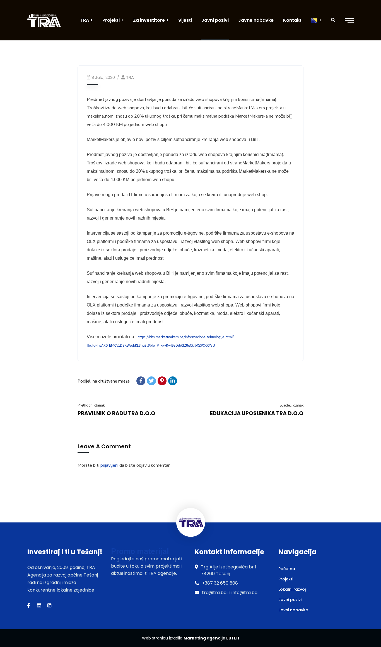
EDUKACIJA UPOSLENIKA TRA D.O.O (256, 413)
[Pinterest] (162, 380)
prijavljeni (109, 465)
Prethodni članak (91, 405)
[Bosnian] (316, 20)
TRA (130, 77)
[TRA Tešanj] (44, 20)
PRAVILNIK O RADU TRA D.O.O (116, 413)
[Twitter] (151, 380)
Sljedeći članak (291, 405)
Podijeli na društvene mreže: (104, 381)
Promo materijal (140, 551)
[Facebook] (140, 380)
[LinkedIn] (172, 380)
